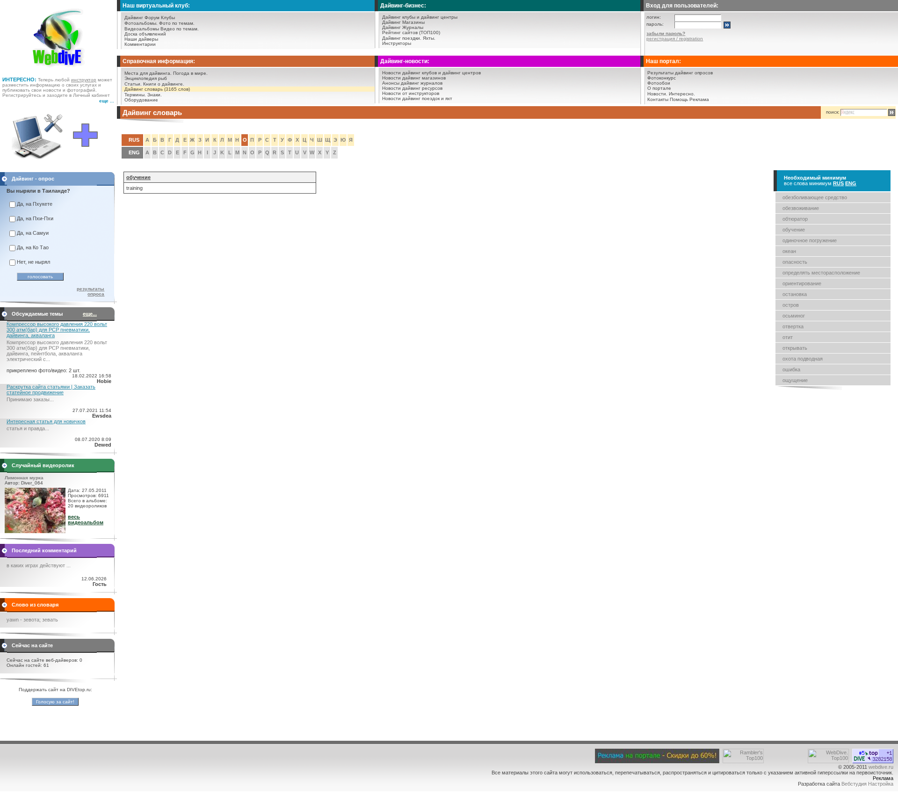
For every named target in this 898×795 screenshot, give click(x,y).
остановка (794, 294)
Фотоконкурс (661, 77)
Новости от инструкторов (410, 93)
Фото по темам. (177, 23)
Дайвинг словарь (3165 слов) (157, 89)
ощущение (795, 380)
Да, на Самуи (33, 233)
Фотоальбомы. (141, 23)
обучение (793, 229)
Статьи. (133, 84)
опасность (794, 262)
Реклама (699, 99)
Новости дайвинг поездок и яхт (417, 98)
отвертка (793, 326)
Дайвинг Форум (141, 17)
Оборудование (141, 99)
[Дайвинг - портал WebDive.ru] (58, 70)
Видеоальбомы (141, 28)
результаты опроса (90, 291)
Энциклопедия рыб (145, 78)
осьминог (793, 315)
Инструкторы (396, 43)
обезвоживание (800, 208)
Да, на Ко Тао (33, 247)
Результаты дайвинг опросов (680, 72)
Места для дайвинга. (148, 73)
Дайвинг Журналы (402, 27)
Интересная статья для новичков (46, 421)
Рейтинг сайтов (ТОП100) (411, 32)
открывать (794, 348)
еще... (90, 314)
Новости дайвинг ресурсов (412, 88)
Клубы (168, 17)
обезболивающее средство (814, 197)
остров (790, 305)
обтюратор (795, 219)
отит (787, 337)
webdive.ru (881, 767)
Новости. (657, 93)
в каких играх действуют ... (39, 565)
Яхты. (429, 38)
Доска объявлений (145, 33)
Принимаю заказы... (30, 399)
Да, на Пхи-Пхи (35, 218)
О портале (659, 88)
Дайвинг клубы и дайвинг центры (419, 17)
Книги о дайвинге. (163, 84)
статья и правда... (28, 428)
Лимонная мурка (24, 477)
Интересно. (682, 93)
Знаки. (154, 94)
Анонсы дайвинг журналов (412, 83)
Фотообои (658, 83)
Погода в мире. (190, 73)
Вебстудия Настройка (867, 784)
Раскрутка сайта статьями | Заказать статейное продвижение (51, 389)
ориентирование (801, 283)
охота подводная (802, 358)
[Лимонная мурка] (35, 531)
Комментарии (140, 44)
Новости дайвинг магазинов (414, 77)
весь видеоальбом (85, 519)
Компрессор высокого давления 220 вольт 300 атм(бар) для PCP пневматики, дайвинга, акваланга (57, 329)
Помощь (679, 99)
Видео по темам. (179, 28)
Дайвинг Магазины (403, 22)
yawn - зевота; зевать (32, 619)
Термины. (135, 94)
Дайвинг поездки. (401, 38)
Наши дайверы (141, 39)
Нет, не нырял (33, 262)
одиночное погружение (809, 240)
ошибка (791, 369)
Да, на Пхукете (34, 204)
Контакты (657, 99)
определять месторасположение (821, 272)
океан (789, 251)
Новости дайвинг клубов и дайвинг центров (431, 72)
